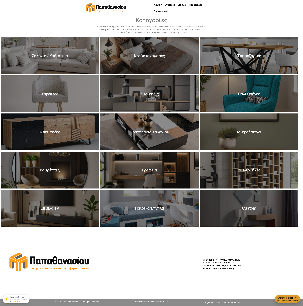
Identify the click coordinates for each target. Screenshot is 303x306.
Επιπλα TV (50, 208)
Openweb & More (233, 302)
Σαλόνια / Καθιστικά (50, 55)
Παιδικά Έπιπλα (149, 208)
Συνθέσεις (149, 93)
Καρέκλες (49, 93)
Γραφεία (149, 170)
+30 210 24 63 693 (233, 265)
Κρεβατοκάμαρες (149, 55)
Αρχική (158, 4)
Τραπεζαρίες (249, 55)
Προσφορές (195, 4)
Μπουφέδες (49, 132)
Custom (249, 208)
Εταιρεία (170, 4)
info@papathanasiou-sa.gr (222, 268)
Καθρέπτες (50, 170)
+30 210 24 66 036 (216, 265)
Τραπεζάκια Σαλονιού (149, 132)
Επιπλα (182, 4)
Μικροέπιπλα (249, 132)
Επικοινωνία (161, 11)
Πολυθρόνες (249, 93)
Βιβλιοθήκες (249, 170)
